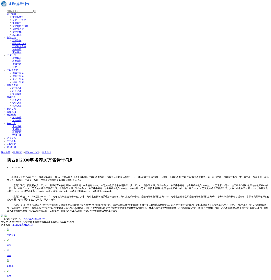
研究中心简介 (19, 20)
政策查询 (16, 120)
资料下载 (16, 64)
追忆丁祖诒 (18, 79)
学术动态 (11, 55)
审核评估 (16, 52)
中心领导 (16, 23)
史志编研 (16, 126)
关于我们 (11, 14)
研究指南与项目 (20, 26)
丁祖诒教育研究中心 (22, 224)
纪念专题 (11, 138)
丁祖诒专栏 (12, 70)
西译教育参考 (19, 46)
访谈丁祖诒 (18, 76)
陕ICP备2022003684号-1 (35, 219)
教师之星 (16, 106)
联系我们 (11, 147)
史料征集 (16, 129)
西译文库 (16, 135)
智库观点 (16, 58)
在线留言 (11, 144)
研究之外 (16, 67)
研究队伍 (16, 31)
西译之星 (11, 97)
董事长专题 (12, 85)
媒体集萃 (16, 34)
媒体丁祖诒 (18, 73)
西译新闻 (16, 40)
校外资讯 (16, 49)
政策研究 (11, 114)
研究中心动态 (19, 43)
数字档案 (16, 132)
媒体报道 (16, 94)
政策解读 (16, 117)
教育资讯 (16, 61)
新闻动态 (11, 37)
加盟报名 (11, 141)
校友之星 (16, 100)
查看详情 (46, 152)
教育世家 (11, 108)
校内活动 (16, 88)
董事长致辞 (18, 17)
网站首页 (5, 152)
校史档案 (11, 123)
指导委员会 (18, 29)
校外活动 (16, 91)
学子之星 (16, 103)
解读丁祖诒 (18, 82)
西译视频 (11, 111)
